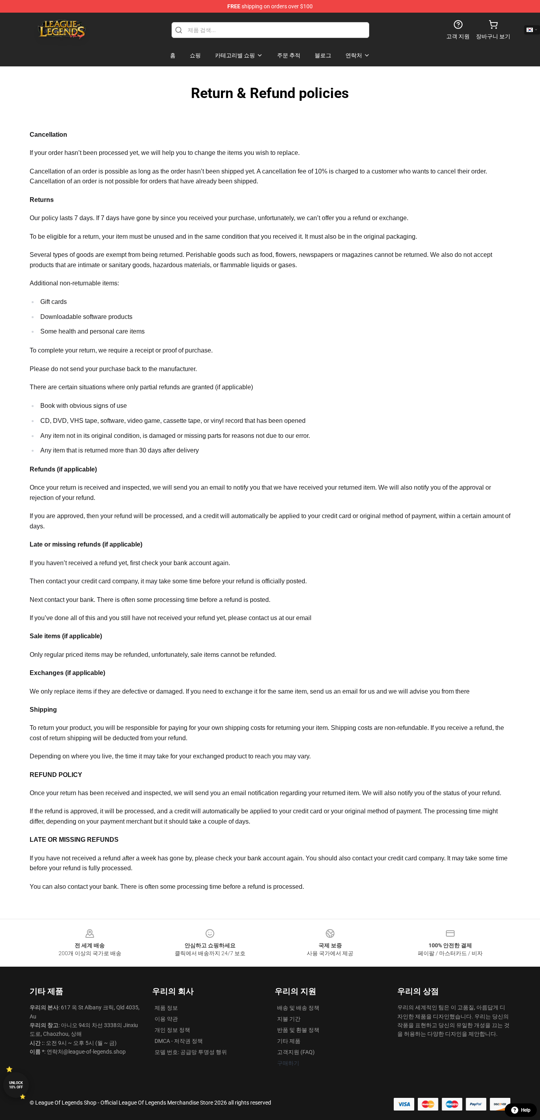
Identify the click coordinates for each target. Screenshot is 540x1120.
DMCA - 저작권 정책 (179, 1041)
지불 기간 (288, 1019)
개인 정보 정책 (172, 1030)
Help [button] (526, 1110)
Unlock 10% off (16, 1085)
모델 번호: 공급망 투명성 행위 (191, 1052)
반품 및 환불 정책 (298, 1030)
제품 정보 (166, 1008)
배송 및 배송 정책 (298, 1008)
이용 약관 (166, 1019)
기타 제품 (288, 1041)
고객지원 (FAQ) (296, 1052)
